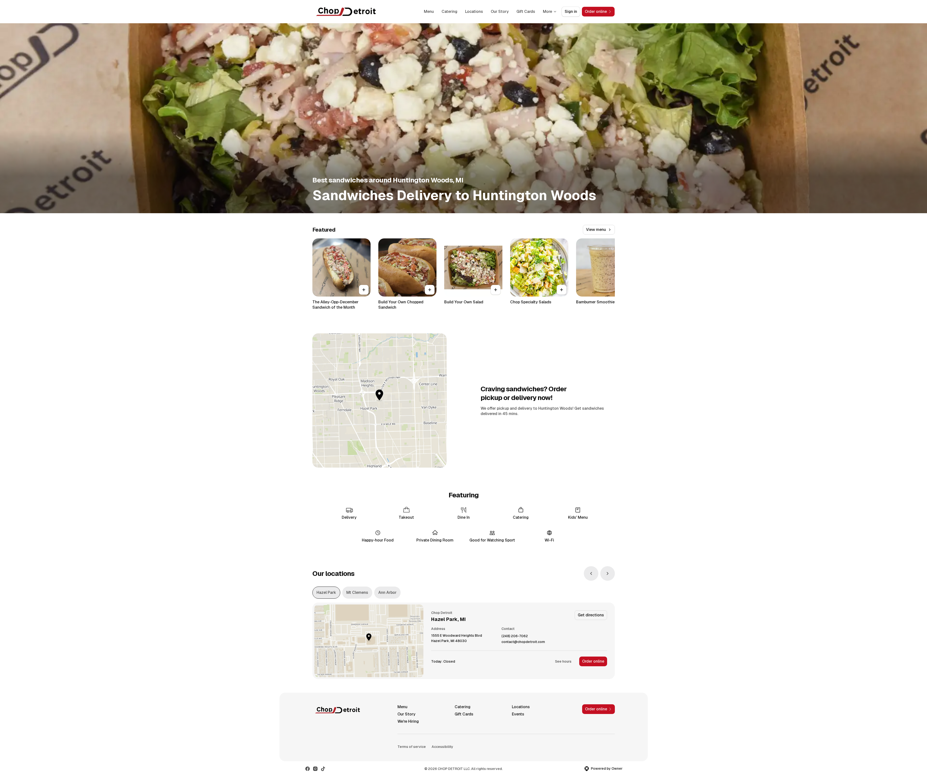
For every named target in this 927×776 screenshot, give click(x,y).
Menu (429, 11)
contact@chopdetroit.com (523, 642)
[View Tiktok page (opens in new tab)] (323, 769)
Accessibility (442, 747)
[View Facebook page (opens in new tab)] (307, 769)
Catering (449, 11)
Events (518, 714)
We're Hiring (408, 721)
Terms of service (411, 747)
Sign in (571, 11)
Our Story (500, 11)
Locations (474, 11)
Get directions (591, 615)
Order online (593, 661)
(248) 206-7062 (514, 636)
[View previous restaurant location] (591, 573)
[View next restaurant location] (607, 573)
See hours (563, 661)
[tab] (326, 593)
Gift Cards (525, 11)
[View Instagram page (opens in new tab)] (315, 769)
